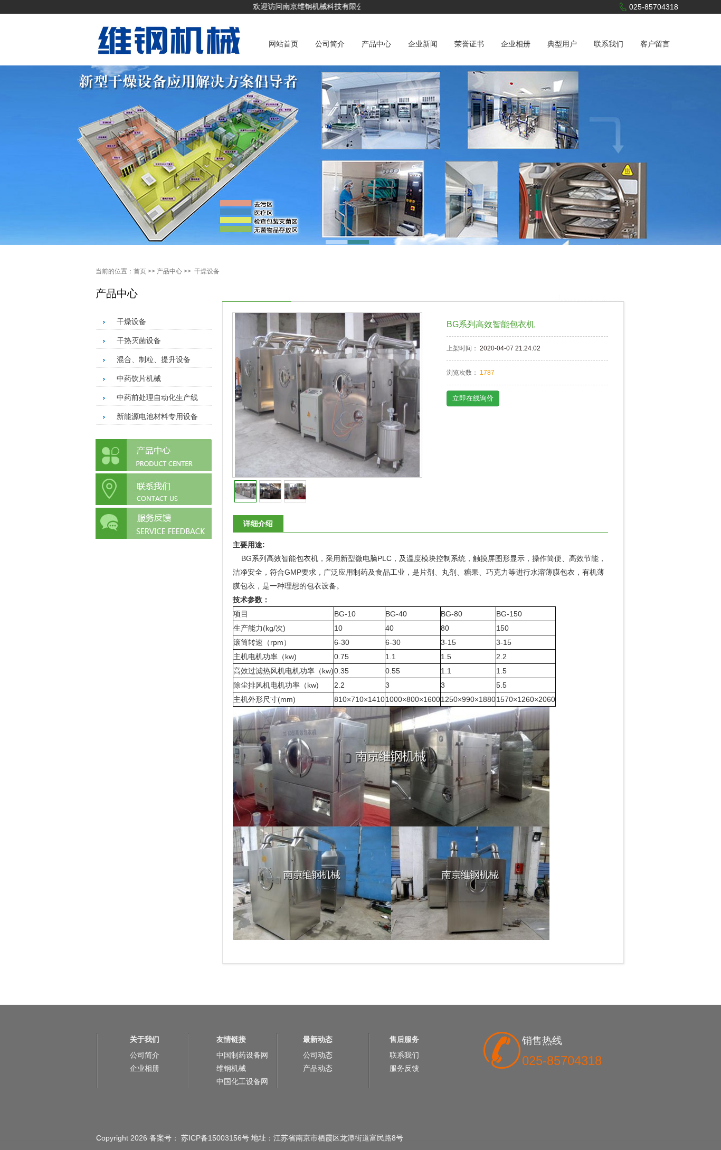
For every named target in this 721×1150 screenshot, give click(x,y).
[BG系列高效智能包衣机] (327, 395)
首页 (140, 271)
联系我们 (608, 44)
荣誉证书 (469, 44)
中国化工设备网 (242, 1081)
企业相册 (515, 44)
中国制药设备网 (242, 1055)
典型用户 (562, 44)
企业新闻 (423, 44)
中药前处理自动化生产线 (157, 397)
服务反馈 (404, 1068)
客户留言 (655, 44)
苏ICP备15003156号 (215, 1138)
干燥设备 (207, 271)
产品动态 (318, 1068)
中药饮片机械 (139, 378)
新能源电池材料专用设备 (157, 416)
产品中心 (376, 44)
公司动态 (318, 1055)
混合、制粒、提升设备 (154, 359)
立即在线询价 (473, 398)
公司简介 (330, 44)
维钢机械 (231, 1068)
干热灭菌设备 (139, 340)
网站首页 (283, 44)
